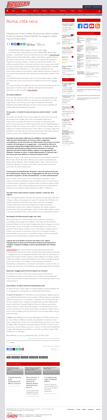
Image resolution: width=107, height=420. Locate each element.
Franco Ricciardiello (71, 14)
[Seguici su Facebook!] (80, 26)
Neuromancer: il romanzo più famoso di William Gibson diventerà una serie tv (32, 382)
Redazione (91, 409)
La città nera (24, 357)
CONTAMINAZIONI (89, 45)
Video (73, 11)
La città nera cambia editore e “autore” (68, 29)
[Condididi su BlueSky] (15, 44)
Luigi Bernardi (54, 55)
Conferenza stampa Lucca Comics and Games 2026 (88, 98)
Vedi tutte (97, 83)
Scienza (45, 11)
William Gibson (12, 250)
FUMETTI (87, 62)
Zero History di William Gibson (67, 52)
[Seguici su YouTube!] (91, 26)
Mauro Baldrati (32, 90)
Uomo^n (65, 59)
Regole (84, 409)
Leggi (89, 43)
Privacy (78, 409)
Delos (81, 11)
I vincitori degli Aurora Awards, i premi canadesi (68, 89)
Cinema (26, 11)
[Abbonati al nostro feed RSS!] (97, 26)
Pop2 (8, 357)
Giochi (54, 11)
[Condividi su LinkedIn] (24, 44)
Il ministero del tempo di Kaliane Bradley (92, 73)
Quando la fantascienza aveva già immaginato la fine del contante (68, 139)
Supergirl (39, 14)
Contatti (98, 409)
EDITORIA (88, 71)
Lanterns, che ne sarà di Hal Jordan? (68, 101)
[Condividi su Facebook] (12, 44)
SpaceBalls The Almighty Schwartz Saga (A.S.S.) (88, 90)
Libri (15, 11)
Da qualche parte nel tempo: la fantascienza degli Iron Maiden (92, 48)
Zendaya (45, 14)
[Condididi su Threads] (18, 44)
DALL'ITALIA (11, 372)
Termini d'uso (70, 409)
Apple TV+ (33, 14)
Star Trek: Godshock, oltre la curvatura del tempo (93, 64)
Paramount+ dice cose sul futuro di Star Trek (68, 113)
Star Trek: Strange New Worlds (56, 14)
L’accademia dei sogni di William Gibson (50, 379)
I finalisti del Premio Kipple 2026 (67, 124)
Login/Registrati (97, 6)
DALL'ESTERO (30, 372)
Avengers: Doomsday (90, 14)
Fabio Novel (30, 45)
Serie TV (36, 11)
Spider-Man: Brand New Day (22, 14)
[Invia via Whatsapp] (21, 44)
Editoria (12, 342)
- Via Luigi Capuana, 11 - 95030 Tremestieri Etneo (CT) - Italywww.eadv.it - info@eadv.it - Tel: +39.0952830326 (35, 415)
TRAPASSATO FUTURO (50, 372)
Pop (45, 50)
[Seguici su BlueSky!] (86, 26)
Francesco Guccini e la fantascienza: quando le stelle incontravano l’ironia (92, 57)
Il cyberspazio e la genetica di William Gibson (68, 41)
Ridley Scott (81, 14)
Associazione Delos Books (16, 410)
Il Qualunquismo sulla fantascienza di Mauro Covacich (14, 380)
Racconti (64, 11)
